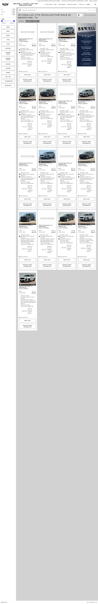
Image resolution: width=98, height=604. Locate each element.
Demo (2, 14)
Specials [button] (81, 5)
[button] (95, 4)
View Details (24, 71)
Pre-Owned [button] (62, 5)
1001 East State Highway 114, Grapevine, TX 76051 (75, 0)
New (2, 9)
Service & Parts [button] (72, 5)
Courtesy (3, 11)
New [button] (55, 5)
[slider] (2, 21)
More (88, 5)
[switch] (8, 9)
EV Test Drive (49, 4)
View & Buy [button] (27, 74)
